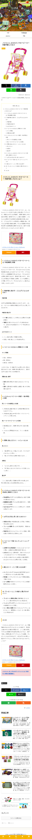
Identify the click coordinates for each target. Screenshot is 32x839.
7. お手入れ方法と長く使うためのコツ (15, 157)
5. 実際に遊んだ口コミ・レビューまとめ (16, 144)
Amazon (9, 252)
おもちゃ (5, 683)
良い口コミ (10, 146)
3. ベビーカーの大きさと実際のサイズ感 (16, 128)
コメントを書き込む (16, 818)
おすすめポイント (11, 126)
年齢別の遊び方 (11, 124)
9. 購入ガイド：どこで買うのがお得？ (15, 164)
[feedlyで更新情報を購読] (8, 702)
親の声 (8, 150)
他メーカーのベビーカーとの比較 (15, 141)
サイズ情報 (10, 130)
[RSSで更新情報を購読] (23, 702)
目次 (14, 105)
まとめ (7, 170)
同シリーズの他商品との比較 (14, 139)
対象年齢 (9, 121)
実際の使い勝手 (11, 133)
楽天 (23, 252)
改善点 (8, 148)
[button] (21, 90)
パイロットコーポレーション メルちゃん (13, 247)
